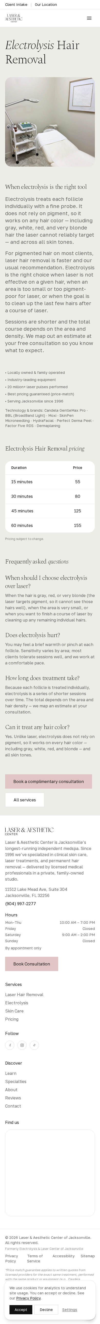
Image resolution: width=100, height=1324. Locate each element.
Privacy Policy (11, 1258)
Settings (69, 1309)
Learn (10, 1073)
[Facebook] (9, 1045)
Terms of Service (35, 1258)
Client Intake (16, 4)
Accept (21, 1309)
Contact (13, 1106)
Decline (46, 1309)
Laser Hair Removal (24, 994)
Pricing (11, 1019)
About (11, 1089)
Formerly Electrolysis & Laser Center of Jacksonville (44, 1249)
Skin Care (14, 1011)
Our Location (46, 4)
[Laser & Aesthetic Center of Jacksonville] (14, 18)
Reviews (13, 1097)
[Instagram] (22, 1045)
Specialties (15, 1081)
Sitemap (88, 1256)
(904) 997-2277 (20, 903)
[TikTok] (34, 1045)
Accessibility (64, 1256)
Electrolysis (16, 1002)
